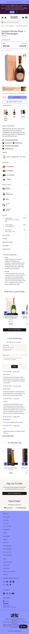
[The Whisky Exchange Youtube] (13, 593)
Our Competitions (7, 552)
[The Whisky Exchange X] (7, 593)
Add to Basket (17, 97)
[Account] (5, 17)
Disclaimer (5, 245)
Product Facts (6, 184)
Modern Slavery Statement (9, 571)
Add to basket (6, 313)
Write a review (6, 355)
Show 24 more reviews (8, 435)
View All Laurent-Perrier (14, 329)
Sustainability (6, 529)
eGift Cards (5, 542)
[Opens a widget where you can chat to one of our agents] (23, 627)
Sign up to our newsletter (14, 493)
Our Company (6, 517)
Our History (5, 520)
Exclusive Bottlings (7, 549)
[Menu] (2, 17)
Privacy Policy (6, 565)
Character (5, 162)
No (17, 12)
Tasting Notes (6, 249)
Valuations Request (7, 555)
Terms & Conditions (7, 562)
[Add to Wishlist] (25, 31)
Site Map (5, 539)
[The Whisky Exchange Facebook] (4, 593)
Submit (14, 366)
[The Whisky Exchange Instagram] (10, 593)
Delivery (4, 215)
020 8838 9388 (21, 507)
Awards (4, 152)
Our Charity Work (7, 526)
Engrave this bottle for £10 (15, 101)
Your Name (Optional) (7, 349)
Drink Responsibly (7, 242)
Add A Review (6, 345)
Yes (12, 12)
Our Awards (6, 523)
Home (3, 25)
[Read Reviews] (10, 40)
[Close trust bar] (27, 2)
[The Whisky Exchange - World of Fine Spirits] (14, 17)
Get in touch (9, 507)
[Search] (2, 22)
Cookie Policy (6, 568)
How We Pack (6, 235)
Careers (5, 532)
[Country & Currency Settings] (26, 17)
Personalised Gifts (7, 545)
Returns (4, 238)
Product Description (8, 126)
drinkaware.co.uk (18, 631)
